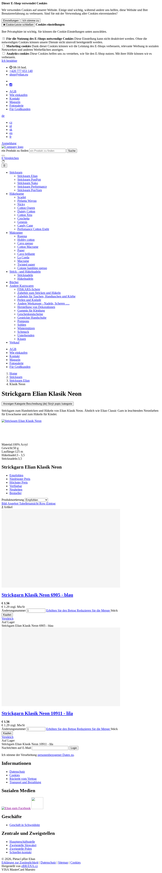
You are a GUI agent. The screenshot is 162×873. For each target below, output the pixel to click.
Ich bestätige (9, 60)
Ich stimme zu (31, 20)
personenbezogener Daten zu (56, 755)
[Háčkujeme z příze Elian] (16, 808)
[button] (3, 115)
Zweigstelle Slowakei (22, 845)
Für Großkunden (19, 109)
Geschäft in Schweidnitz (24, 825)
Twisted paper (26, 264)
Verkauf (14, 342)
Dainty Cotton (26, 211)
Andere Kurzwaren (21, 285)
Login (74, 748)
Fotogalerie (16, 105)
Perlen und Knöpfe (29, 300)
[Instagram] (10, 84)
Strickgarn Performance (32, 186)
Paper (20, 250)
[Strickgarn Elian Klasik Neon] (21, 421)
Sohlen (21, 324)
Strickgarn (15, 172)
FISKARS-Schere (28, 289)
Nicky (21, 204)
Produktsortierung (13, 499)
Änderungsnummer (14, 610)
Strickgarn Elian (27, 176)
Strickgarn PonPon (29, 179)
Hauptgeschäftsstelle (22, 841)
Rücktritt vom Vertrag (23, 778)
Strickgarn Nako (27, 183)
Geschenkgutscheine (30, 314)
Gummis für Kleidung (31, 310)
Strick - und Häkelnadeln (25, 271)
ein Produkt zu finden (15, 150)
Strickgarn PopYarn (29, 190)
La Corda (23, 257)
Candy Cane (25, 225)
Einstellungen (11, 20)
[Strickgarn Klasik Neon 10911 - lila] (61, 705)
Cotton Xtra (24, 215)
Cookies (14, 775)
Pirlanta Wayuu (27, 200)
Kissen (21, 339)
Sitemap (63, 862)
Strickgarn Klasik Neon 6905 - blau (37, 594)
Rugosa (22, 236)
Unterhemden (25, 335)
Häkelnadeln (25, 278)
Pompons (23, 321)
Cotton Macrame (27, 246)
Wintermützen (26, 328)
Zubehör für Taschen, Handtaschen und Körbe (46, 296)
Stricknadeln (25, 275)
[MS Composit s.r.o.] (12, 147)
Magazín (14, 102)
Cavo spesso (25, 243)
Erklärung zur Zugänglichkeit (20, 862)
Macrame (23, 261)
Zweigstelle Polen (20, 848)
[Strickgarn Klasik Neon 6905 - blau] (61, 586)
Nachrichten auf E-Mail (17, 747)
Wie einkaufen (18, 95)
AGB (12, 91)
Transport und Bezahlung (25, 782)
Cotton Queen (26, 207)
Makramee (16, 232)
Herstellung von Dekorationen (36, 307)
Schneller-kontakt (20, 852)
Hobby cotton (26, 239)
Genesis (22, 222)
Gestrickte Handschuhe (31, 317)
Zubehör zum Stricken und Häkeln (39, 292)
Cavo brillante (26, 254)
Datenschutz (17, 771)
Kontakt (14, 98)
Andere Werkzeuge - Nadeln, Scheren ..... (43, 303)
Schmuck (23, 331)
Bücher (14, 282)
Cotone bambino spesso (32, 268)
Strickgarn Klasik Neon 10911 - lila (37, 713)
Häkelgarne (16, 193)
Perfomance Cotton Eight (33, 229)
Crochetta (23, 218)
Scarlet (21, 197)
